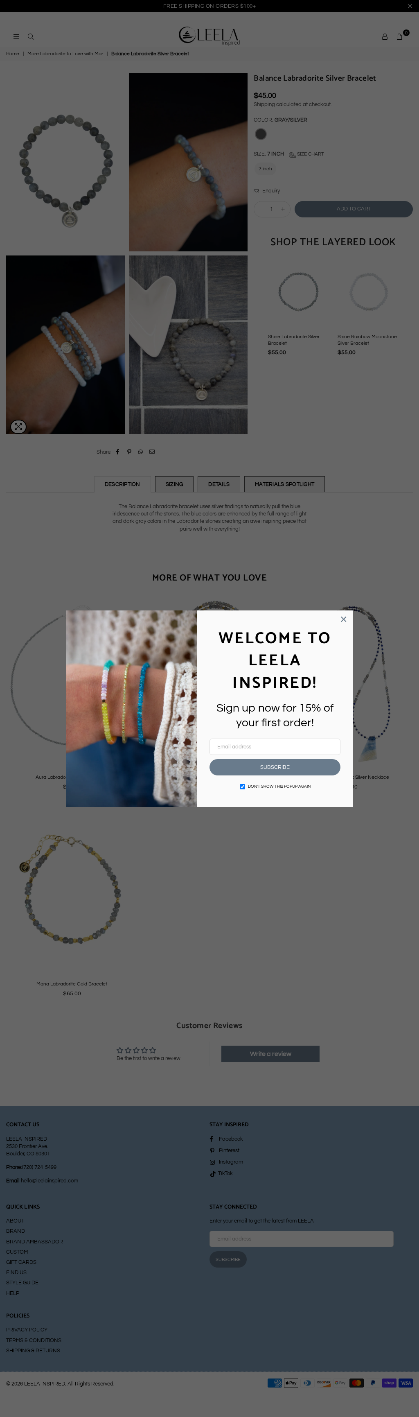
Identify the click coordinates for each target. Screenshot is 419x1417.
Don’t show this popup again (279, 786)
